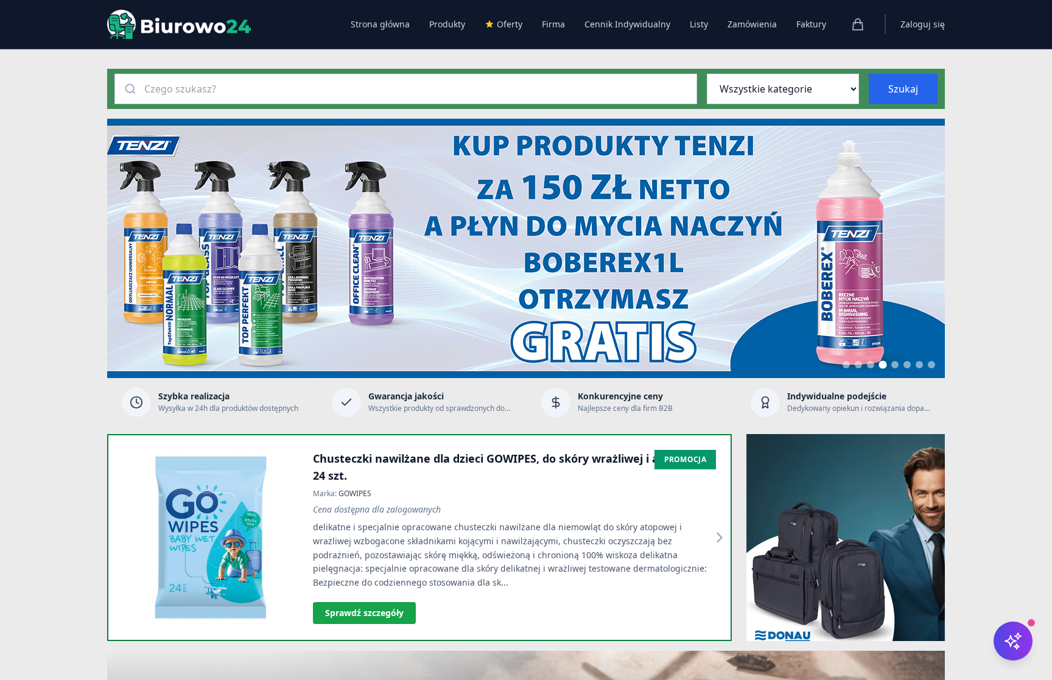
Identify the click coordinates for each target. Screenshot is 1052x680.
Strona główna (380, 24)
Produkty (447, 24)
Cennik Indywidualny (627, 24)
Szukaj (903, 89)
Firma (553, 24)
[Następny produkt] (720, 538)
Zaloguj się (922, 24)
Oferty (509, 24)
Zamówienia (752, 24)
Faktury (811, 24)
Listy (699, 24)
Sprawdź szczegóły (364, 613)
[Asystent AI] (1013, 641)
